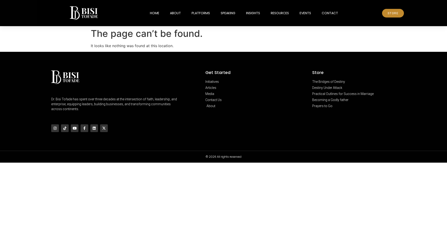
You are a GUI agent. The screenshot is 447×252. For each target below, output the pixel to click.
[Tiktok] (65, 128)
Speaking (228, 13)
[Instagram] (55, 128)
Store (318, 72)
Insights (253, 13)
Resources (280, 13)
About (175, 13)
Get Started (217, 72)
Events (305, 13)
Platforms (201, 13)
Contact (330, 13)
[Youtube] (74, 128)
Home (154, 13)
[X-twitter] (104, 128)
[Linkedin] (94, 128)
